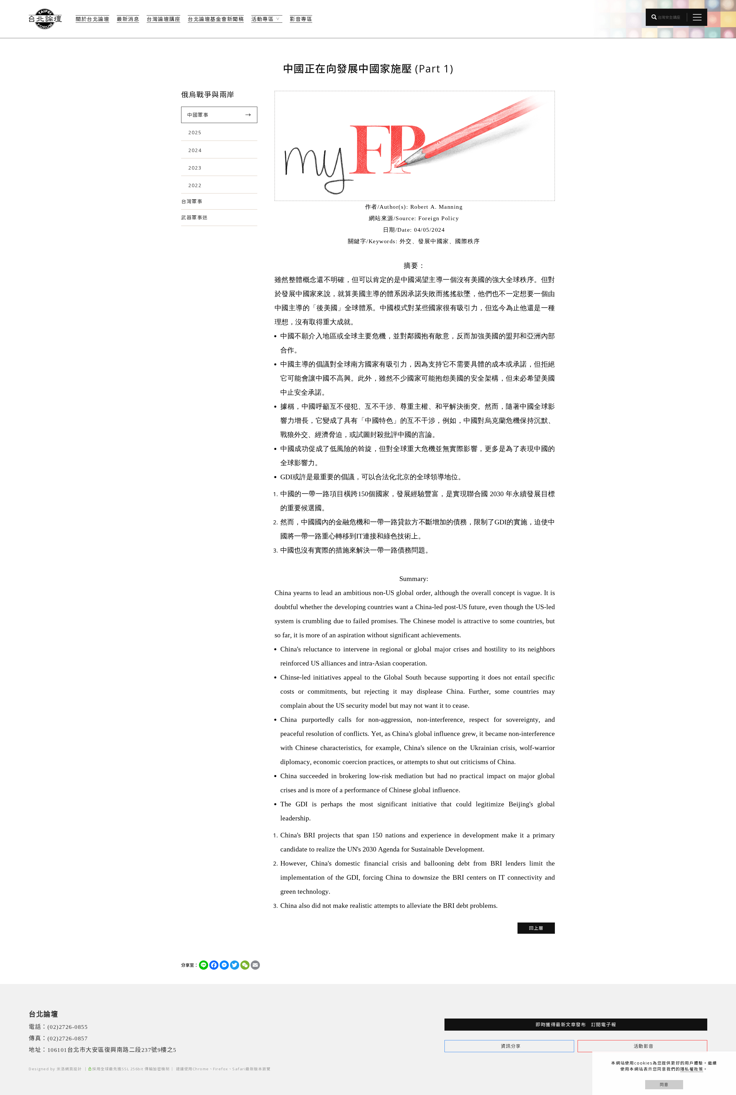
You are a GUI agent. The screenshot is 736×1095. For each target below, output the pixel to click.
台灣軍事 (191, 201)
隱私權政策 (691, 1069)
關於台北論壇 (92, 19)
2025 (195, 132)
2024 (195, 150)
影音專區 (301, 19)
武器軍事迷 (194, 217)
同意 (664, 1084)
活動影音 (644, 1046)
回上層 (536, 928)
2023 (195, 167)
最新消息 (128, 19)
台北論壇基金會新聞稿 (216, 19)
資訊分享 (511, 1046)
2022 (195, 185)
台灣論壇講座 (163, 19)
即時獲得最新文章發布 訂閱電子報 (576, 1024)
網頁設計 (73, 1068)
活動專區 (262, 19)
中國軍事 (197, 115)
